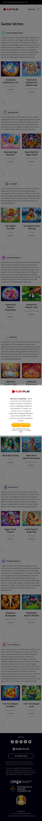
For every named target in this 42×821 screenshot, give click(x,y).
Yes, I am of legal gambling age (21, 425)
